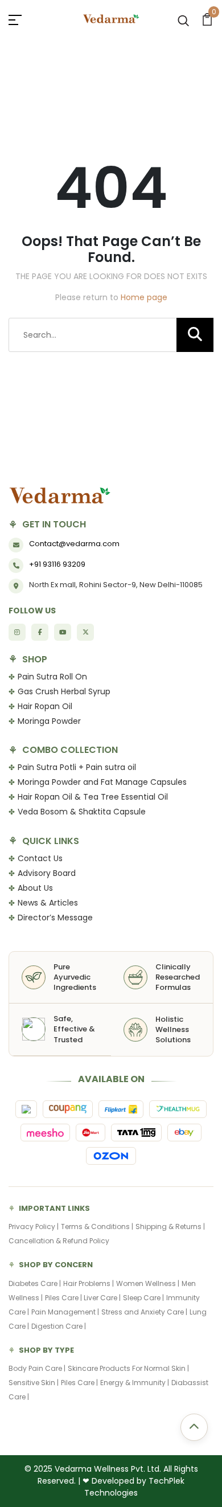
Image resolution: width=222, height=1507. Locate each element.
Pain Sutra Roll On (52, 677)
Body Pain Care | (37, 1368)
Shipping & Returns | (170, 1226)
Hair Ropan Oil (45, 706)
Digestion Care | (58, 1326)
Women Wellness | (147, 1283)
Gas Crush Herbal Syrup (64, 691)
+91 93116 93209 (57, 564)
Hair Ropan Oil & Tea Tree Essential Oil (93, 797)
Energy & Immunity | (134, 1382)
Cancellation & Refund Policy (59, 1241)
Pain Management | (65, 1312)
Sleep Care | (143, 1298)
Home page (144, 297)
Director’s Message (55, 918)
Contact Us (40, 858)
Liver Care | (102, 1298)
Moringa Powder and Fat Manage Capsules (102, 782)
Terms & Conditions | (97, 1226)
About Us (35, 888)
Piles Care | (64, 1298)
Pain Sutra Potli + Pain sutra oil (77, 767)
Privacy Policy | (34, 1226)
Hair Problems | (88, 1283)
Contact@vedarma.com (74, 543)
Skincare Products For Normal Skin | (128, 1368)
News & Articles (48, 903)
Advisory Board (47, 873)
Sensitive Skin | (34, 1382)
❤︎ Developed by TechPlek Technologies (133, 1486)
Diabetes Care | (35, 1283)
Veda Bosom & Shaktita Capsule (82, 812)
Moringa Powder (49, 721)
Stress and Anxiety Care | (144, 1312)
